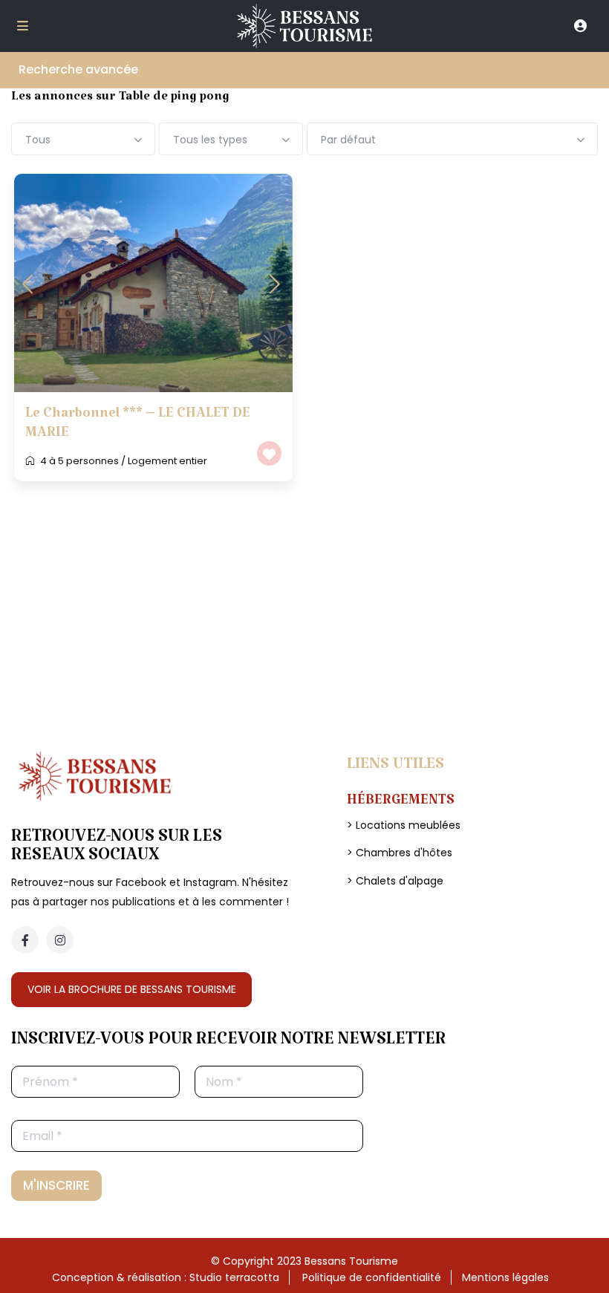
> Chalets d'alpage (395, 880)
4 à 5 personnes (79, 461)
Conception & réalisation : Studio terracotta (165, 1277)
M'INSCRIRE (56, 1185)
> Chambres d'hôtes (399, 852)
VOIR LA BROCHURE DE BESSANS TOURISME (131, 989)
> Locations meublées (403, 825)
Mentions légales (505, 1277)
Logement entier (167, 461)
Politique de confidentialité (371, 1277)
